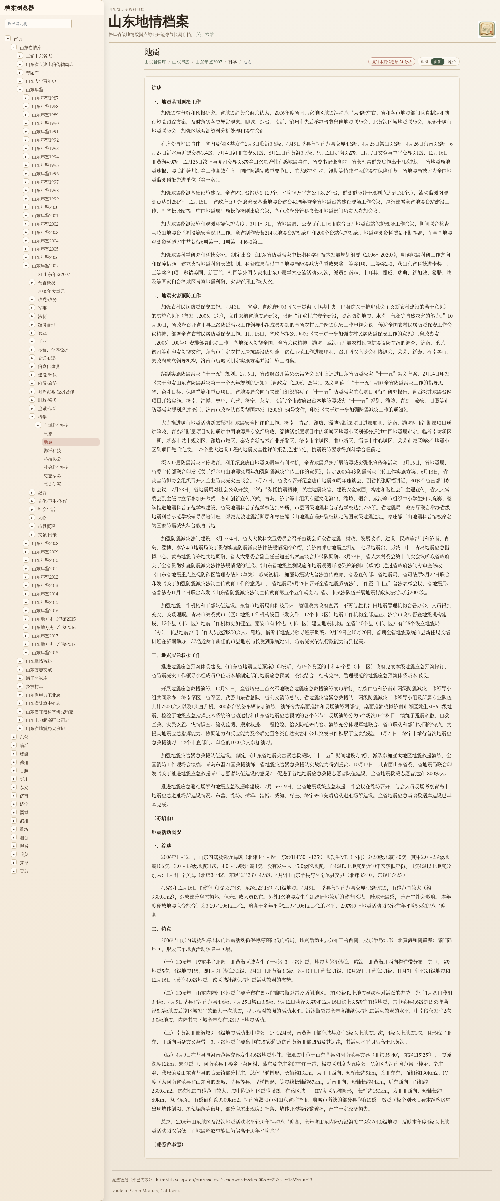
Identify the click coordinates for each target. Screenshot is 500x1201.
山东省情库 (155, 62)
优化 (437, 61)
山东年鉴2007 (209, 62)
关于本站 (205, 34)
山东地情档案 (149, 21)
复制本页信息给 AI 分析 (392, 61)
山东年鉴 (181, 62)
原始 (452, 61)
